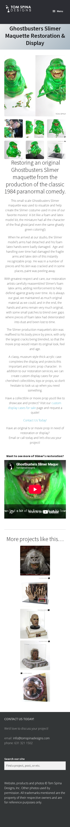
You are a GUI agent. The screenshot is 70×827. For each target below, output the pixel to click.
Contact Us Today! (35, 420)
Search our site (14, 759)
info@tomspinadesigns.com (31, 738)
